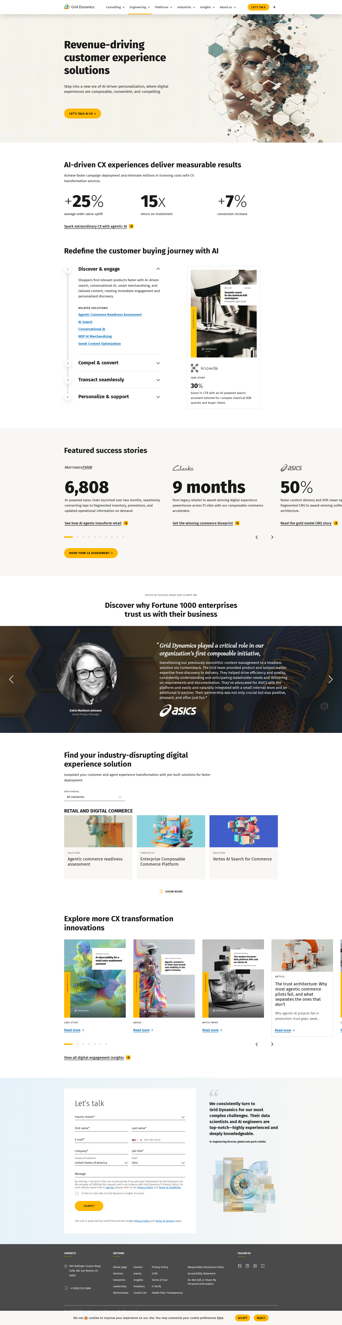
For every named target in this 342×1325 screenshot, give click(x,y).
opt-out (110, 1187)
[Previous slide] (257, 537)
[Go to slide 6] (100, 537)
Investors (139, 1286)
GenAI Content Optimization (99, 344)
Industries (119, 1280)
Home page (120, 1267)
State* (135, 1158)
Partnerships (120, 1292)
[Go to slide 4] (89, 537)
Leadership (119, 1286)
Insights (138, 1280)
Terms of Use (159, 1280)
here (220, 1318)
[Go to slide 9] (117, 537)
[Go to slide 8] (112, 537)
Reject (261, 1317)
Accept (242, 1317)
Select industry (71, 791)
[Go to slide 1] (68, 537)
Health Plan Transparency (167, 1292)
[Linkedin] (247, 1266)
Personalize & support (103, 396)
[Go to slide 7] (106, 537)
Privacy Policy (145, 1187)
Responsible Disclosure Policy (206, 1267)
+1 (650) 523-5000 (80, 1288)
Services (118, 1273)
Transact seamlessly (101, 380)
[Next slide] (272, 537)
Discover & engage (99, 269)
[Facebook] (240, 1266)
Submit (89, 1206)
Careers (138, 1267)
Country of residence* (85, 1158)
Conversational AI (91, 329)
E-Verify (156, 1286)
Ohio (135, 1162)
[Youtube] (263, 1266)
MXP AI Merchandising (95, 336)
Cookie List (140, 1292)
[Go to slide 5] (94, 537)
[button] (330, 679)
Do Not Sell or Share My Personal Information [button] (202, 1281)
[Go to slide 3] (83, 537)
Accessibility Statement (201, 1273)
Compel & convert (98, 363)
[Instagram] (255, 1266)
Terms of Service (165, 1221)
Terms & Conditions (170, 1187)
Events (137, 1273)
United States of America (91, 1162)
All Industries (75, 797)
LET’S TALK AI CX (81, 113)
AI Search (85, 322)
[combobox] (137, 1140)
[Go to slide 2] (77, 537)
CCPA (155, 1273)
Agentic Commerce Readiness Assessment (110, 315)
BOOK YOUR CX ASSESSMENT (89, 553)
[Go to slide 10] (123, 537)
